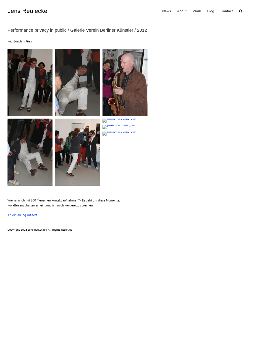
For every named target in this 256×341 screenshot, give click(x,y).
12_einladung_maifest (22, 215)
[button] (240, 10)
